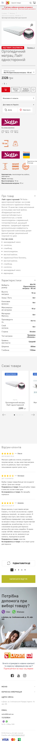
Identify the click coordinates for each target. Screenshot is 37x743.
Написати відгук (18, 579)
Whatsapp (20, 612)
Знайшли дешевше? (25, 90)
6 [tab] (22, 414)
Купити (6, 89)
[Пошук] (30, 2)
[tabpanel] (15, 391)
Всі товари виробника (8, 127)
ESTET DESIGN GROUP (18, 735)
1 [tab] (14, 414)
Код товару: (7, 48)
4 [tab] (19, 414)
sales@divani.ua (7, 714)
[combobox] (18, 71)
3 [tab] (17, 414)
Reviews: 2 (31, 48)
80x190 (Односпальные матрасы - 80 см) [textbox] (18, 72)
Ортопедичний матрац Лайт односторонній (15, 403)
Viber (8, 612)
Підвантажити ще (21, 563)
